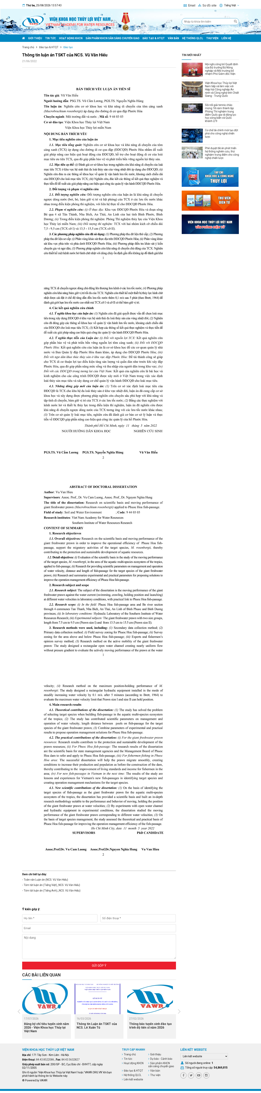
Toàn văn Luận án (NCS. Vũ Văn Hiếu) (46, 879)
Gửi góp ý (99, 965)
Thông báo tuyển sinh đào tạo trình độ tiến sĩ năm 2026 (150, 1025)
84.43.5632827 (70, 1059)
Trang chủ (28, 47)
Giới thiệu (35, 38)
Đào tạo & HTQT (154, 38)
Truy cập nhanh (133, 1049)
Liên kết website (133, 1079)
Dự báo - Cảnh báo (161, 1058)
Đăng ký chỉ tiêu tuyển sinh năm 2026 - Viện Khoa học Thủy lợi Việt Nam (46, 1027)
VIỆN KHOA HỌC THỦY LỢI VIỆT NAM (48, 1050)
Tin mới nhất (191, 55)
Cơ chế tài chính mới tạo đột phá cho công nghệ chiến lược (221, 133)
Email (191, 5)
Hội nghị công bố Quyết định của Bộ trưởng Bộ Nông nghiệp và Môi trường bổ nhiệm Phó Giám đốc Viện (221, 69)
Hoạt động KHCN (71, 38)
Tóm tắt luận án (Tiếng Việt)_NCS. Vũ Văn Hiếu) (52, 885)
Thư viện (212, 38)
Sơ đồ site (209, 5)
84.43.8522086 (45, 1059)
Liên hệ (226, 38)
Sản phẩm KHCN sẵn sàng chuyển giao (112, 38)
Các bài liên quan (41, 975)
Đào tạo (68, 47)
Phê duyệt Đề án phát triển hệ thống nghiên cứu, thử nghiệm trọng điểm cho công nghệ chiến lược (222, 153)
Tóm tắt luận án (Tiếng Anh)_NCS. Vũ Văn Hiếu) (52, 890)
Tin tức (50, 38)
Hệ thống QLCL (192, 38)
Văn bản (173, 38)
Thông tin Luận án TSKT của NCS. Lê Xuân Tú (97, 1025)
